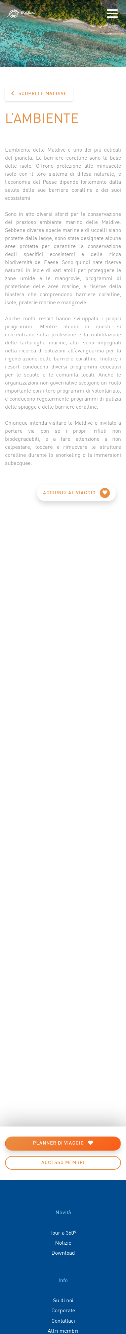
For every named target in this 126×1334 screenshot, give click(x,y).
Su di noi (63, 1300)
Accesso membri (63, 1162)
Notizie (63, 1242)
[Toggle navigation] (112, 13)
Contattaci (63, 1320)
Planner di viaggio (59, 1143)
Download (63, 1252)
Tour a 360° (63, 1232)
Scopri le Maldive (42, 93)
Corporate (63, 1310)
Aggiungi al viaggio (70, 493)
